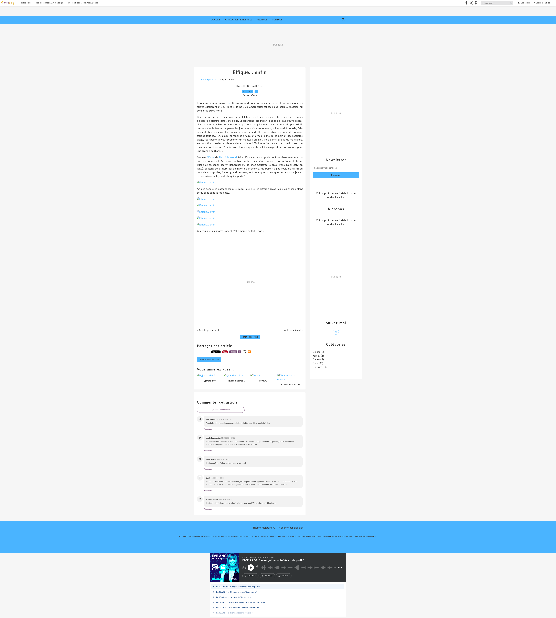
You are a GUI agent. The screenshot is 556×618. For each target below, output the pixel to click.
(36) (320, 367)
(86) (319, 352)
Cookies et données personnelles (345, 536)
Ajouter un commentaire (220, 410)
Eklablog (298, 528)
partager (269, 576)
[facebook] (466, 2)
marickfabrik (341, 193)
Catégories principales (238, 20)
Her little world (250, 86)
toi (229, 103)
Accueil (215, 20)
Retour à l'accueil (250, 337)
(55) (319, 356)
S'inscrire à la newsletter (209, 360)
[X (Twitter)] (471, 2)
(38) (318, 363)
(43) (318, 359)
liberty (261, 86)
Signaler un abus (274, 536)
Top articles (252, 536)
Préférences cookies (368, 536)
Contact (277, 20)
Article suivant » (293, 330)
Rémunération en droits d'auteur (304, 536)
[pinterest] (476, 2)
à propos (285, 576)
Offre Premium (325, 536)
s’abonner (252, 576)
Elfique (239, 86)
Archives (262, 20)
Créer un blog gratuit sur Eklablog (232, 536)
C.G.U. (286, 536)
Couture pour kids (208, 79)
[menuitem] (216, 20)
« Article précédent (208, 330)
